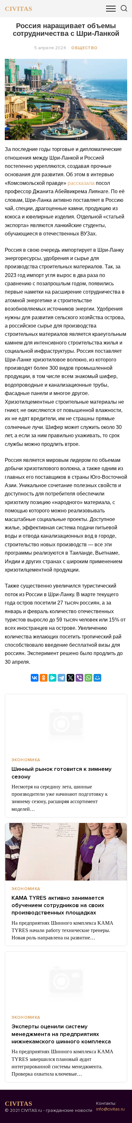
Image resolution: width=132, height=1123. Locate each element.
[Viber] (79, 678)
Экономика (26, 760)
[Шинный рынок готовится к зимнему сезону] (66, 723)
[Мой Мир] (97, 678)
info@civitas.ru (110, 1109)
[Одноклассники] (43, 678)
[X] (70, 678)
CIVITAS (18, 8)
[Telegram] (61, 678)
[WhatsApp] (88, 678)
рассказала (81, 183)
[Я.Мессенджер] (52, 678)
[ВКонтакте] (34, 678)
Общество (84, 48)
